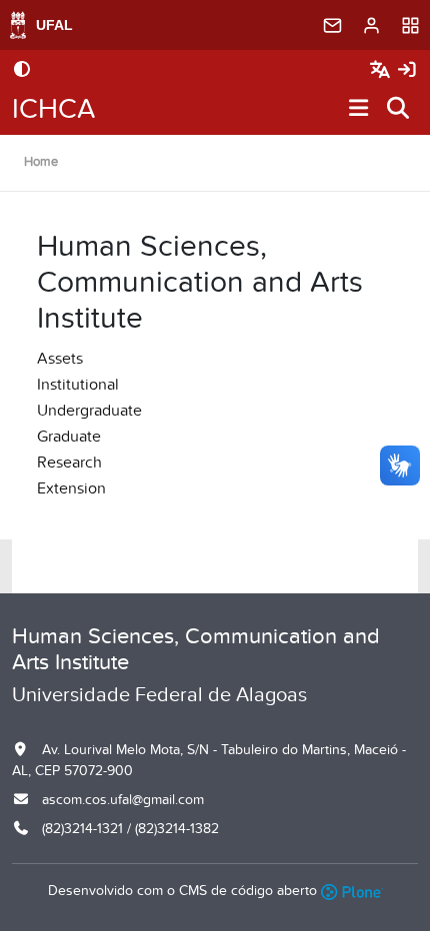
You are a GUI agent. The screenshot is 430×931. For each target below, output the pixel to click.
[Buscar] (399, 109)
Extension (71, 488)
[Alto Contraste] (22, 71)
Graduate (69, 437)
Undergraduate (89, 411)
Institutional (78, 385)
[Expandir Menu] (359, 109)
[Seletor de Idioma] (382, 70)
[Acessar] (407, 70)
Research (69, 462)
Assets (60, 359)
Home (41, 162)
